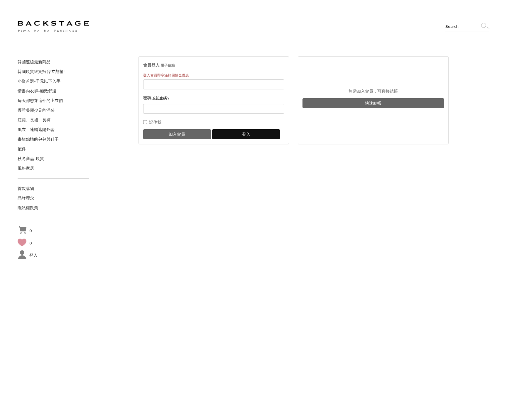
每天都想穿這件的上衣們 (40, 100)
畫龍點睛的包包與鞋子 (38, 139)
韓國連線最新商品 (34, 61)
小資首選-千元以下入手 (39, 81)
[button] (25, 230)
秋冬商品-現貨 (31, 158)
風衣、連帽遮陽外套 (36, 129)
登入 (33, 255)
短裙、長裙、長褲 (34, 120)
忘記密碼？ (161, 98)
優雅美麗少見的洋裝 (36, 110)
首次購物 (26, 188)
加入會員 (177, 134)
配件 (22, 149)
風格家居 (26, 168)
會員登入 (159, 65)
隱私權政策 (28, 207)
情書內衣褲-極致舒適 (37, 90)
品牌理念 (26, 198)
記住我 (155, 122)
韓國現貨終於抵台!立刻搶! (41, 71)
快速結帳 (373, 103)
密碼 (156, 98)
